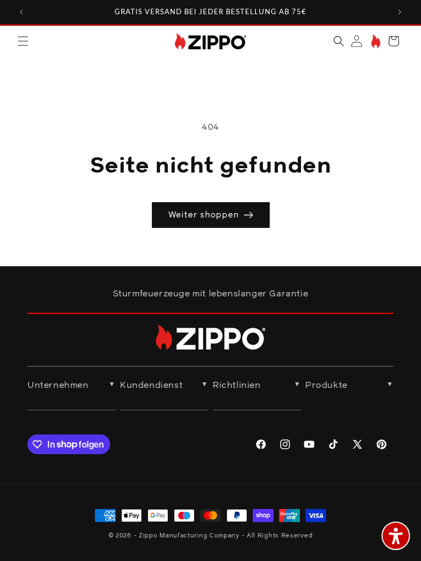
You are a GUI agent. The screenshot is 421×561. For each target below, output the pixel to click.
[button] (23, 41)
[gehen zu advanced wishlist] (375, 41)
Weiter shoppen (203, 215)
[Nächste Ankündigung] (400, 12)
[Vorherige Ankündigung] (21, 12)
